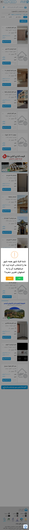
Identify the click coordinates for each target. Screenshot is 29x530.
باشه (19, 278)
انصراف (9, 278)
